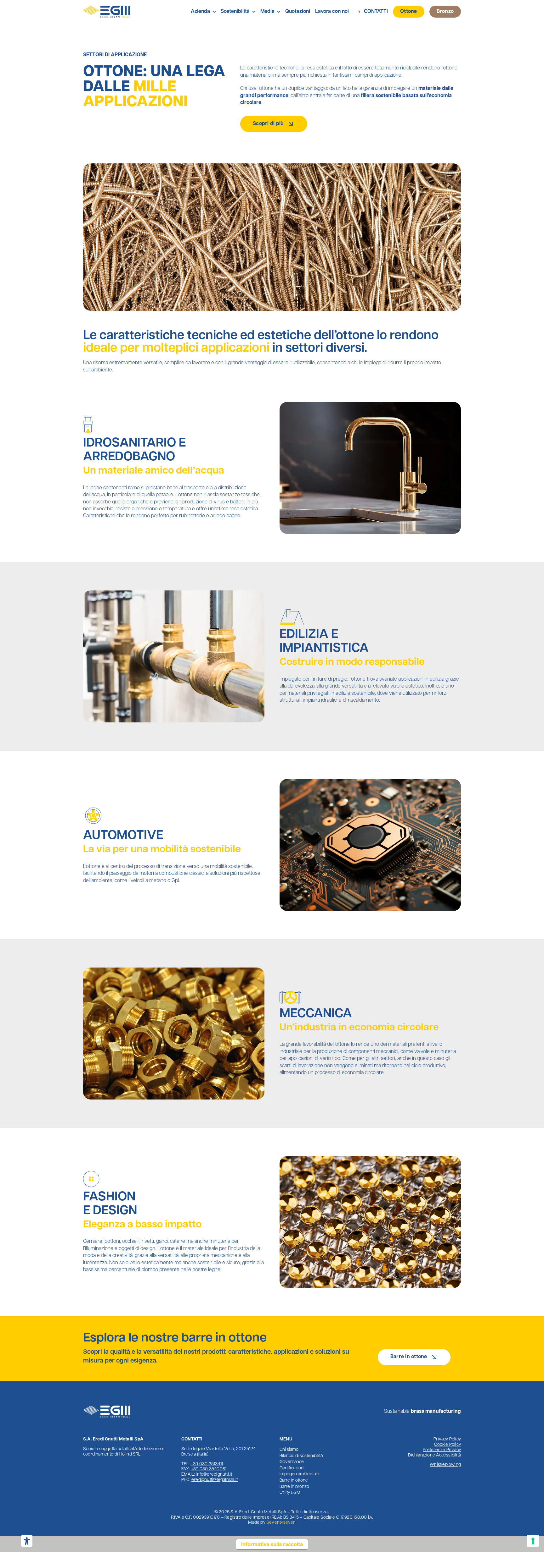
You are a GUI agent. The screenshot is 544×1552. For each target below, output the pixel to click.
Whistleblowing (445, 1464)
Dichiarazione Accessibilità (434, 1455)
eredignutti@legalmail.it (214, 1480)
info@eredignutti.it (214, 1474)
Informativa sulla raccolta (272, 1544)
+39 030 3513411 (207, 1464)
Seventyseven (281, 1522)
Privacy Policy (447, 1439)
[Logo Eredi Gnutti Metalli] (106, 8)
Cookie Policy (447, 1444)
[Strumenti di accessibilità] (27, 1541)
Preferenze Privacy (442, 1450)
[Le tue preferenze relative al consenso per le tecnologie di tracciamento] (533, 1541)
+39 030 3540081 (208, 1469)
